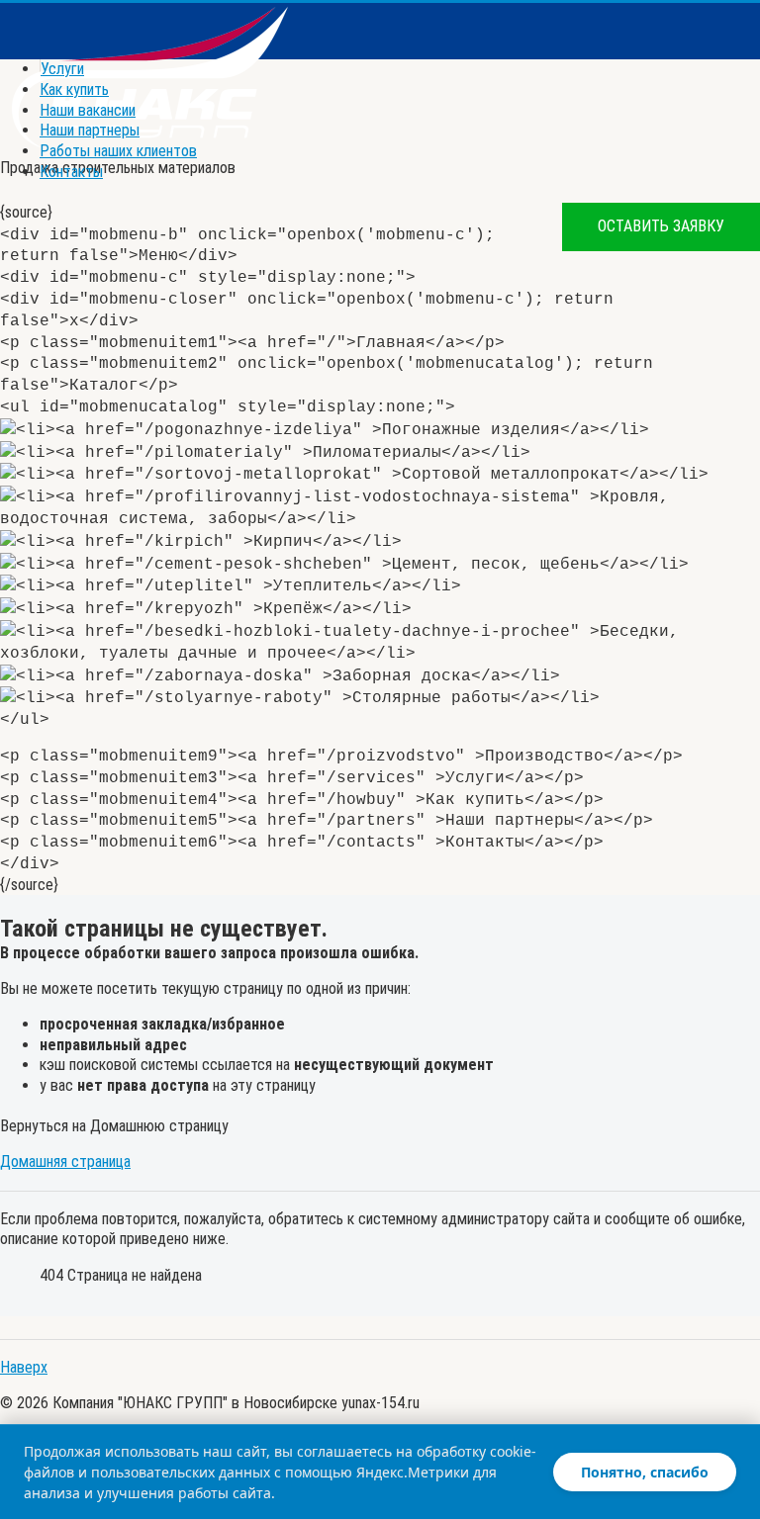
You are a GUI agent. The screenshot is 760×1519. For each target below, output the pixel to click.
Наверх (24, 1367)
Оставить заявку (661, 226)
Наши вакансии (88, 110)
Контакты (71, 171)
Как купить (74, 89)
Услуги (62, 68)
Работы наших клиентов (118, 150)
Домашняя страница (65, 1161)
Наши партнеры (90, 130)
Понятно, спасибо (645, 1472)
